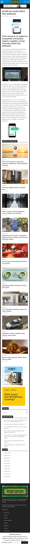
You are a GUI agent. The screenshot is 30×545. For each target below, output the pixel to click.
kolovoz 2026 (7, 453)
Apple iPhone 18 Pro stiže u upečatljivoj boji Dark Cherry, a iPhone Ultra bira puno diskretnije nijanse (15, 237)
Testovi (5, 528)
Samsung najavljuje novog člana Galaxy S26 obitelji (14, 286)
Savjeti (5, 517)
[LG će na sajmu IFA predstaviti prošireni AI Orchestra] (15, 250)
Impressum (5, 509)
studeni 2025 (7, 476)
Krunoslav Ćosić (14, 16)
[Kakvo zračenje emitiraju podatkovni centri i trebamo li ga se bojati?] (15, 200)
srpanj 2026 (7, 455)
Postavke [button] (16, 542)
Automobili (6, 530)
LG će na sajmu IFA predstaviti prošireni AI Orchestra (14, 262)
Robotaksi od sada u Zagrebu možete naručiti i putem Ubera (13, 334)
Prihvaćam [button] (24, 542)
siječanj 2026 (7, 471)
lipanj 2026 (6, 458)
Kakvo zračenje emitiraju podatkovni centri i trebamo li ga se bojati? (13, 212)
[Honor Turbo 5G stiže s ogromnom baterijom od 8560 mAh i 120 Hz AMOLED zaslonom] (15, 151)
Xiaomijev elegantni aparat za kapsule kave (13, 188)
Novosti (4, 159)
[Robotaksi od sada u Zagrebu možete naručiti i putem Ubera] (15, 322)
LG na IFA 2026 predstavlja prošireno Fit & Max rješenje (14, 310)
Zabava (6, 523)
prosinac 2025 (7, 474)
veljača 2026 (7, 468)
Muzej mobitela (7, 520)
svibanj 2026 (7, 460)
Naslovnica (6, 512)
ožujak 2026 (7, 466)
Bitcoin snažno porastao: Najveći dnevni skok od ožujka (14, 358)
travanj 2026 (7, 463)
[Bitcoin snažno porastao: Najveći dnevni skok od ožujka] (15, 346)
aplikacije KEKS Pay (14, 100)
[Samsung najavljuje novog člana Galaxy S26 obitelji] (15, 274)
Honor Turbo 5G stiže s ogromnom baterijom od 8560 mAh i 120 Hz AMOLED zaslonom (14, 163)
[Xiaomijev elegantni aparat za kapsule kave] (15, 176)
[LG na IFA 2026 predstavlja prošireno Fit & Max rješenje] (15, 298)
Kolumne (6, 525)
